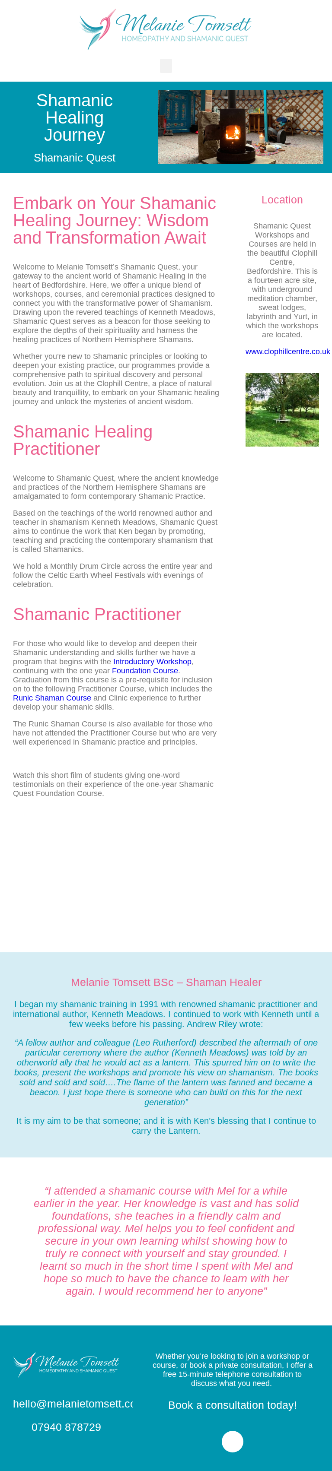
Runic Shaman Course (52, 698)
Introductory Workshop (152, 661)
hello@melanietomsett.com (79, 1404)
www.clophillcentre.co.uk (288, 351)
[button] (166, 66)
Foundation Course (145, 670)
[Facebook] (232, 1441)
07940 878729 (66, 1427)
